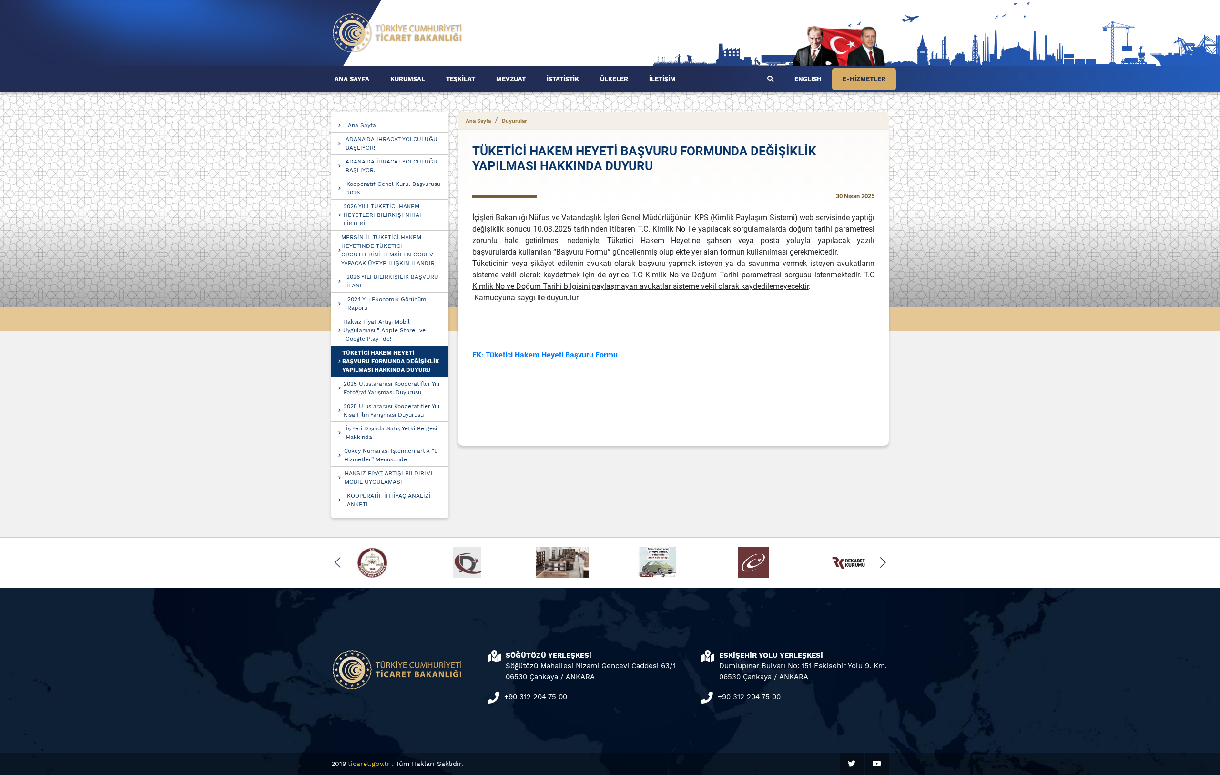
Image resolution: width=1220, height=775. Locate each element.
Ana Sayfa (362, 125)
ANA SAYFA (352, 78)
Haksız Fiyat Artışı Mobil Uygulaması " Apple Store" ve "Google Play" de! (384, 330)
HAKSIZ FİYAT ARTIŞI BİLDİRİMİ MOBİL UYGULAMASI (389, 477)
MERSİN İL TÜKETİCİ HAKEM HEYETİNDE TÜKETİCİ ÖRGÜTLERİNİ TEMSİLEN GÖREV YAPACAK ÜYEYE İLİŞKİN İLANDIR (388, 250)
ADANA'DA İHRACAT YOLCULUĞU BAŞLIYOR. (391, 165)
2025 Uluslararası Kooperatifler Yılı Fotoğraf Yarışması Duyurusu (391, 388)
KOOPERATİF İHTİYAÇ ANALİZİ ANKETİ (389, 500)
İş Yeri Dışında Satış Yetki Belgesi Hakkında (391, 432)
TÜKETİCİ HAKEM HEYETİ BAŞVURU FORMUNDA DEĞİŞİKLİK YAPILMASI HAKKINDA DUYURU (390, 361)
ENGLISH (808, 78)
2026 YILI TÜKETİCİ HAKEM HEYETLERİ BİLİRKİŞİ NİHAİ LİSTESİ (382, 215)
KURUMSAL (407, 78)
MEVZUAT (511, 78)
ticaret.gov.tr (369, 763)
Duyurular (514, 121)
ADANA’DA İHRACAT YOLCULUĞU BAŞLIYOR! (391, 143)
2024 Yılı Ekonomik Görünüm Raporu (386, 303)
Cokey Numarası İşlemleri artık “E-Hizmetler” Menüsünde (392, 455)
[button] (337, 562)
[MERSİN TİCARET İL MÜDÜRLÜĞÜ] (397, 32)
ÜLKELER (614, 78)
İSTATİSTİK (563, 78)
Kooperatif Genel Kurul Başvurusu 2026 (393, 188)
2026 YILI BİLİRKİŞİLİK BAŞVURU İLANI (392, 281)
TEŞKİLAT (460, 78)
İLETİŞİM (662, 78)
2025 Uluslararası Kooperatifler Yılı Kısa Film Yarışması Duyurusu (391, 410)
